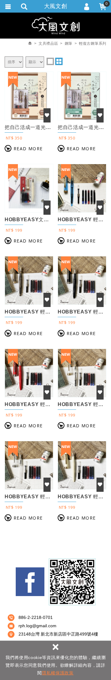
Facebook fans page (30, 581)
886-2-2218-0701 (35, 617)
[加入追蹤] (47, 115)
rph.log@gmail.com (37, 625)
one (50, 61)
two (59, 61)
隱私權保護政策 (58, 672)
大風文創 (55, 6)
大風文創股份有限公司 (56, 25)
